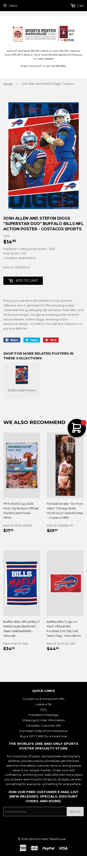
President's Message (43, 715)
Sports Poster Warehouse (47, 839)
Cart (80, 5)
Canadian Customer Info (43, 725)
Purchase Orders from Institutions (43, 731)
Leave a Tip (43, 704)
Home (7, 83)
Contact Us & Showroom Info (43, 699)
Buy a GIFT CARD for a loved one (43, 736)
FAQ (43, 709)
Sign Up (75, 811)
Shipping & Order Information (43, 720)
